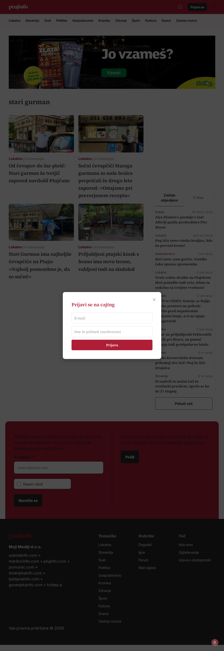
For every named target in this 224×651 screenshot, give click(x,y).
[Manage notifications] (214, 642)
